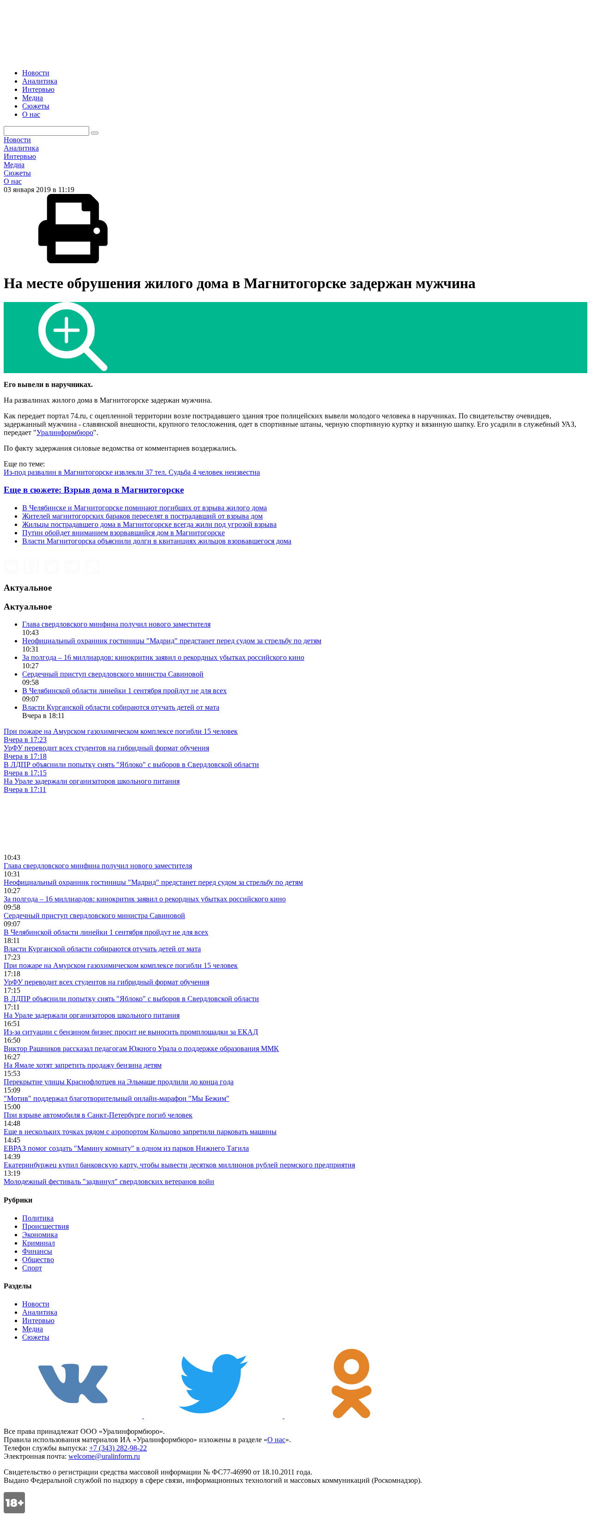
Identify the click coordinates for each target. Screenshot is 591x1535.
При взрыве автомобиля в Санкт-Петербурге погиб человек (98, 1115)
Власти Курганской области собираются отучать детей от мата (120, 707)
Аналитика (39, 81)
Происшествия (45, 1226)
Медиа (32, 98)
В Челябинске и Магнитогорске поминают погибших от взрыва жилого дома (144, 508)
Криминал (38, 1243)
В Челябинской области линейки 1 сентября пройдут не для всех (124, 691)
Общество (38, 1259)
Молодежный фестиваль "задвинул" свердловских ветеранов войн (109, 1181)
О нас (31, 114)
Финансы (37, 1251)
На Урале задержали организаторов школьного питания (92, 1015)
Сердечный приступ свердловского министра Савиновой (113, 674)
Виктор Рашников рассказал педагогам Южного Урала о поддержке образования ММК (141, 1048)
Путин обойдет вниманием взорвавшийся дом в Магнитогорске (123, 533)
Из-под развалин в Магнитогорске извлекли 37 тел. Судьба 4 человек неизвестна (132, 472)
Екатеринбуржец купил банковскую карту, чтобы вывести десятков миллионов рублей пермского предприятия (179, 1165)
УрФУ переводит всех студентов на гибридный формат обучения (106, 982)
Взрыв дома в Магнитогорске (94, 490)
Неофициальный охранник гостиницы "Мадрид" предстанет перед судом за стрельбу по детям (171, 641)
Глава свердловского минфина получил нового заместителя (116, 624)
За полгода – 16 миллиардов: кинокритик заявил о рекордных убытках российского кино (163, 657)
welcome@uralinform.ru (104, 1456)
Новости (35, 73)
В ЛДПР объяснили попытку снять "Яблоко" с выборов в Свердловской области (131, 999)
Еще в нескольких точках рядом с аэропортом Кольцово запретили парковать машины (140, 1132)
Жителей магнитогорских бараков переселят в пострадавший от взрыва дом (142, 516)
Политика (38, 1218)
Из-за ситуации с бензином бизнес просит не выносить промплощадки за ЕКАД (131, 1032)
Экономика (40, 1235)
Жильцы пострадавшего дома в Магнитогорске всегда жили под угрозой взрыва (149, 524)
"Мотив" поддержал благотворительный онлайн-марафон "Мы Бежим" (116, 1098)
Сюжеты (35, 106)
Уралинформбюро (64, 432)
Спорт (32, 1268)
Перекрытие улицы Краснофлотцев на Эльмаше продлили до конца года (119, 1082)
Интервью (38, 89)
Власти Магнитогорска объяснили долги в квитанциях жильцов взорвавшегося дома (156, 541)
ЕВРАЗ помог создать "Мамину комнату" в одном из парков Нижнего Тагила (126, 1148)
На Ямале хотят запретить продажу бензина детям (83, 1065)
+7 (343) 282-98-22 (118, 1448)
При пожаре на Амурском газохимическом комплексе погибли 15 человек (121, 965)
